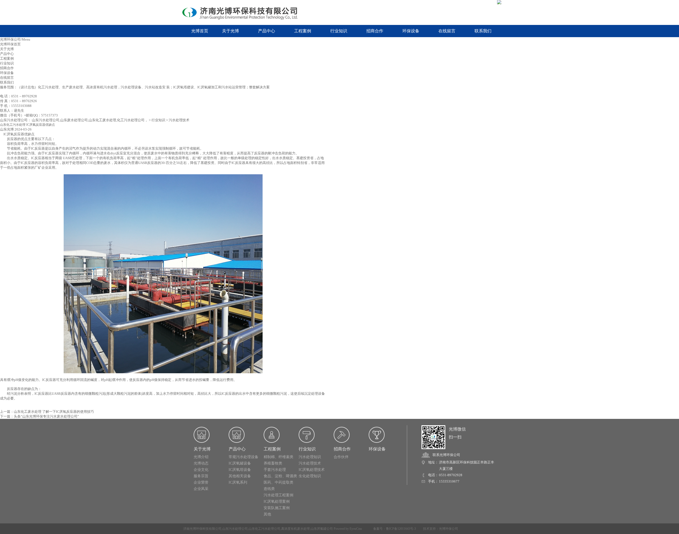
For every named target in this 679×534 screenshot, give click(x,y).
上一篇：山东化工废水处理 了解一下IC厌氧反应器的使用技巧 (47, 412)
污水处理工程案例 (278, 495)
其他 (267, 514)
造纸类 (269, 489)
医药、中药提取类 (278, 482)
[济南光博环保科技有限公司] (244, 12)
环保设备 (410, 31)
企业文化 (201, 470)
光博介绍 (201, 457)
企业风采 (201, 489)
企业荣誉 (201, 482)
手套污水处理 (275, 470)
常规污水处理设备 (243, 457)
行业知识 (338, 31)
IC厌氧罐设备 (240, 463)
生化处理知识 (310, 476)
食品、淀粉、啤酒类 (280, 476)
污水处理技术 (179, 120)
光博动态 (201, 463)
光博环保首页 (10, 44)
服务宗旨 (201, 476)
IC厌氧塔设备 (240, 470)
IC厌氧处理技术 (312, 470)
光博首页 (199, 31)
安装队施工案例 (277, 508)
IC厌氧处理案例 (277, 501)
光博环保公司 (448, 529)
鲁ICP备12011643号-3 (401, 529)
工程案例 (302, 31)
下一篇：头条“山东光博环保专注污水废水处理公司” (39, 416)
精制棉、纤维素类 (278, 457)
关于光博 (230, 31)
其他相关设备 (240, 476)
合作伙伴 (341, 457)
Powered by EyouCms (347, 529)
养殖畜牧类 (273, 463)
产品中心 (266, 31)
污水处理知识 (310, 457)
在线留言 (446, 31)
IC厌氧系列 (238, 482)
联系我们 (483, 31)
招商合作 (374, 31)
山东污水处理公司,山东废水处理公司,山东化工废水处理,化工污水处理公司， (90, 120)
